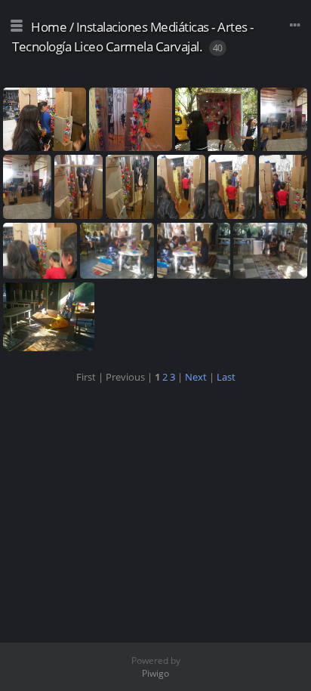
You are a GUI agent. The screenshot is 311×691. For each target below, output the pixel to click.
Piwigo (155, 673)
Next (196, 377)
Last (226, 377)
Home (48, 26)
